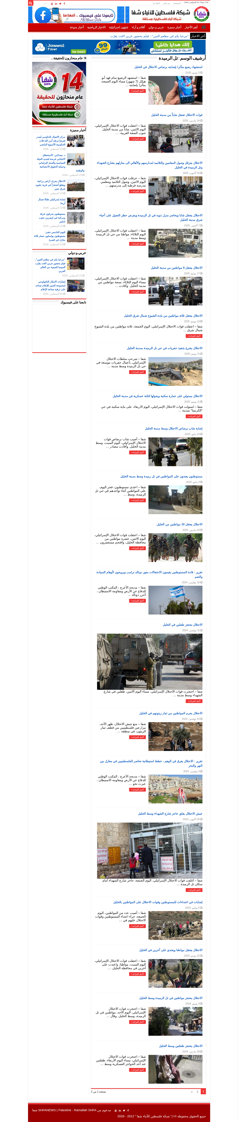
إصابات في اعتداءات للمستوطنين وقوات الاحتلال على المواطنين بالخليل (157, 902)
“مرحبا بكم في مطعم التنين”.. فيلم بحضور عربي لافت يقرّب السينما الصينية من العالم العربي (128, 36)
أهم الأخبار (191, 27)
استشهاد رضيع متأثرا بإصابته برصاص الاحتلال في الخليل (168, 67)
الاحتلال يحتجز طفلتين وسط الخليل (180, 1046)
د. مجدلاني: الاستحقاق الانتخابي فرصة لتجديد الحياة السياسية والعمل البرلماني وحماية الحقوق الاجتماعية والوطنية (61, 163)
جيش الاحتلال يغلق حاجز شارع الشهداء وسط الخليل (170, 813)
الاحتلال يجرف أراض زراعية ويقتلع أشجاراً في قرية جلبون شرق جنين (50, 185)
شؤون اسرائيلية (118, 27)
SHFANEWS (47, 1110)
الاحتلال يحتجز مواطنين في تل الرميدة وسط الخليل (170, 998)
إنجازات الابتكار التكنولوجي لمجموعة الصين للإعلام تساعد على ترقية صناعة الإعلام (50, 285)
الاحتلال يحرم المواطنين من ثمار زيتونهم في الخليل (170, 713)
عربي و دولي (156, 27)
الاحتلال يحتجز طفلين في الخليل (182, 624)
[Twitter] (60, 4)
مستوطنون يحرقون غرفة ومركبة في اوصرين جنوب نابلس (52, 217)
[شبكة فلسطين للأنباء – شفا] (169, 13)
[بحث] (30, 3)
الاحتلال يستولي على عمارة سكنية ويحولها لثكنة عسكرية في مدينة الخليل (157, 396)
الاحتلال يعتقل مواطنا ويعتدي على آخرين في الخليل (170, 950)
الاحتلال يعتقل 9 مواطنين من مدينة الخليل (176, 267)
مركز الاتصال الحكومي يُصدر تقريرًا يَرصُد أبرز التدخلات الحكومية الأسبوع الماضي (50, 140)
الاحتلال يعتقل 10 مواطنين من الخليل (179, 524)
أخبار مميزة (174, 27)
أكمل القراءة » (137, 91)
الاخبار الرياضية (96, 27)
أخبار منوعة (77, 27)
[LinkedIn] (56, 4)
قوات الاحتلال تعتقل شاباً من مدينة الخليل (176, 115)
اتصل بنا (156, 3)
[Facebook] (64, 4)
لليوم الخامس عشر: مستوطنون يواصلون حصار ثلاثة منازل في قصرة (49, 236)
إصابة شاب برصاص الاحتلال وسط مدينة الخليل (173, 428)
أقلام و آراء (138, 27)
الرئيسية (177, 3)
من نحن (166, 3)
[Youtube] (52, 4)
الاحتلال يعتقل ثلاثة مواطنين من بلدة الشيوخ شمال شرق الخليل (163, 315)
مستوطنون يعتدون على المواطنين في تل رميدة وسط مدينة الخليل (161, 476)
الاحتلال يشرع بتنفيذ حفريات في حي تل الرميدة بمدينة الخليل (164, 348)
